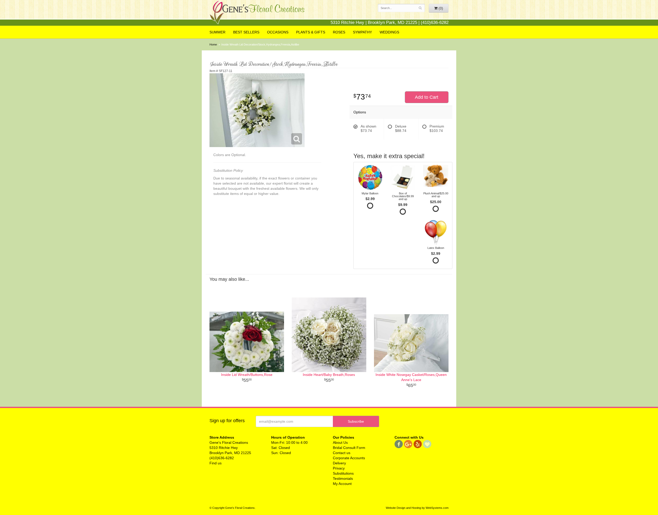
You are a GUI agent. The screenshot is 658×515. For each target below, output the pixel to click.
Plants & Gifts (310, 32)
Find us (215, 463)
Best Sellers (246, 32)
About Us (340, 442)
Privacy (339, 468)
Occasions (277, 32)
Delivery (339, 463)
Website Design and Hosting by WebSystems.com (417, 507)
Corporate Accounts (349, 458)
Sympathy (362, 32)
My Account (342, 484)
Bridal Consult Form (349, 448)
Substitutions (343, 473)
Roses (339, 32)
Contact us (341, 453)
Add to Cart (426, 97)
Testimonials (343, 478)
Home (213, 44)
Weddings (389, 32)
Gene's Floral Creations (257, 13)
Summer (217, 32)
